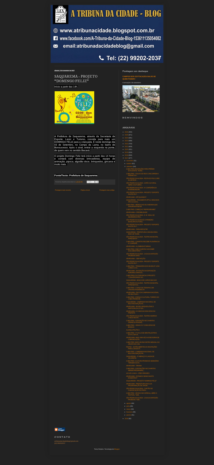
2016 (127, 418)
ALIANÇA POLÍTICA (133, 330)
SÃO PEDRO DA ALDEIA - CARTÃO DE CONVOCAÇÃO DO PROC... (139, 389)
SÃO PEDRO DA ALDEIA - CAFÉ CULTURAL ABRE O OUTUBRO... (141, 184)
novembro (130, 161)
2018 (127, 155)
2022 (127, 144)
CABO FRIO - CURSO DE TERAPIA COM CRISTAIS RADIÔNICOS (140, 288)
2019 (127, 152)
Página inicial (85, 190)
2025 (127, 135)
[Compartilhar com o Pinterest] (97, 182)
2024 (127, 138)
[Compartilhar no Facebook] (95, 182)
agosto (128, 403)
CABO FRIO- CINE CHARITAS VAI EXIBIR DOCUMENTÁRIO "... (140, 250)
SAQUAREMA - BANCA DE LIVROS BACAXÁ (141, 280)
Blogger (117, 449)
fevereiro (129, 412)
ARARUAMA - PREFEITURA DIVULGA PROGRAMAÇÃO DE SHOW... (139, 384)
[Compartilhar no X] (92, 182)
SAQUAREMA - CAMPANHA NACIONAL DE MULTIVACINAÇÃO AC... (141, 303)
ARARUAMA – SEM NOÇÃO (135, 258)
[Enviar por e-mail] (88, 182)
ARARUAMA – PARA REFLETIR (137, 229)
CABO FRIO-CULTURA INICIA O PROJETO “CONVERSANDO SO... (140, 276)
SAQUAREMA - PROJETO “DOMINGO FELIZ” (141, 381)
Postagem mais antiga (106, 190)
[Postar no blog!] (90, 182)
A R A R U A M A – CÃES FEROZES (137, 373)
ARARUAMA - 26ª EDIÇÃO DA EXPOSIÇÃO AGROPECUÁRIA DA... (141, 271)
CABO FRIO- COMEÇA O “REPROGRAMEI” (141, 209)
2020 (127, 149)
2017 (127, 158)
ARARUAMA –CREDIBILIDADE (136, 212)
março (128, 409)
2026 (127, 132)
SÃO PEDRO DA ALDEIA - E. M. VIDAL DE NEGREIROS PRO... (140, 216)
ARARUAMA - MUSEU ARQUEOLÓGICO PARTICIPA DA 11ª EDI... (140, 307)
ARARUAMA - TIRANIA (134, 366)
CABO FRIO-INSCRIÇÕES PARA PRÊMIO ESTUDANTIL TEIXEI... (140, 170)
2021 (127, 146)
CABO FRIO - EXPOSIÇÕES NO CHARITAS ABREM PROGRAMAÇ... (141, 369)
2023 (127, 141)
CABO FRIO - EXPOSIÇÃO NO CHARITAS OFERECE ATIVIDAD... (140, 321)
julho (128, 406)
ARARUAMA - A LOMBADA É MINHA (138, 246)
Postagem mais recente (63, 190)
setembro (129, 166)
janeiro (129, 415)
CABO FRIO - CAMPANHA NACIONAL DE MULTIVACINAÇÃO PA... (140, 352)
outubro (129, 163)
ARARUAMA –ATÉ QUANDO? (136, 197)
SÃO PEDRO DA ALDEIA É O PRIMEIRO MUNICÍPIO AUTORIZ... (139, 221)
